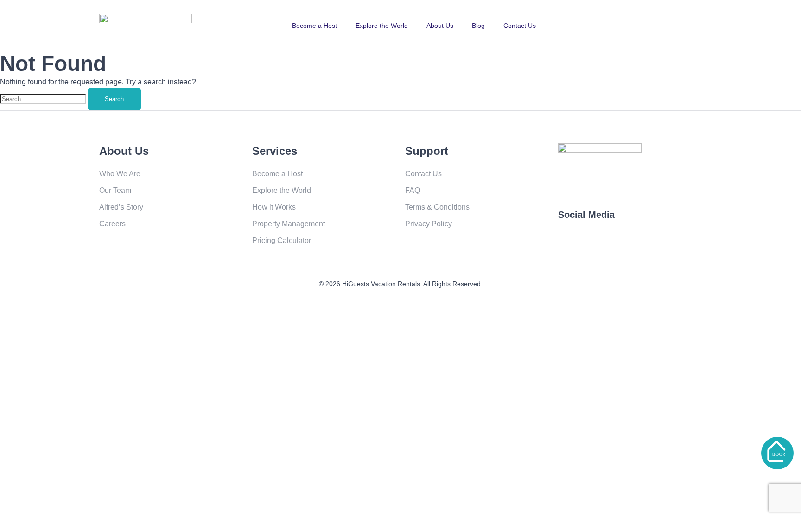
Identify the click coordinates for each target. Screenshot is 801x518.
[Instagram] (629, 242)
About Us (439, 25)
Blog (478, 25)
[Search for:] (44, 98)
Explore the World (382, 25)
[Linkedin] (658, 242)
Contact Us (519, 25)
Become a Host (314, 25)
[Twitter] (599, 242)
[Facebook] (569, 242)
